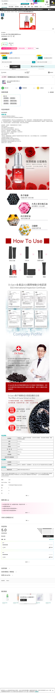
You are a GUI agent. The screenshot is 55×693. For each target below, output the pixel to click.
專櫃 (29, 6)
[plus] (7, 66)
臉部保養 (17, 6)
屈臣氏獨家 (11, 6)
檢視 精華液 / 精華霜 (7, 572)
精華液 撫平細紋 (13, 103)
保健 (32, 6)
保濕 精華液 (6, 98)
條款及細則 (9, 82)
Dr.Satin (3, 32)
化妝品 (21, 6)
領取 (34, 62)
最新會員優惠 (4, 7)
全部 (2, 539)
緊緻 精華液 (6, 100)
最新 (5, 539)
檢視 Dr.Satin (6, 575)
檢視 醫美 (4, 568)
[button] (52, 3)
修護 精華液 (12, 98)
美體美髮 (36, 6)
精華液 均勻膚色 (13, 100)
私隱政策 (36, 691)
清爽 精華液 (6, 103)
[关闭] (52, 690)
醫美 (25, 6)
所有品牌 (49, 6)
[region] (27, 690)
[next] (43, 7)
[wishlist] (11, 36)
